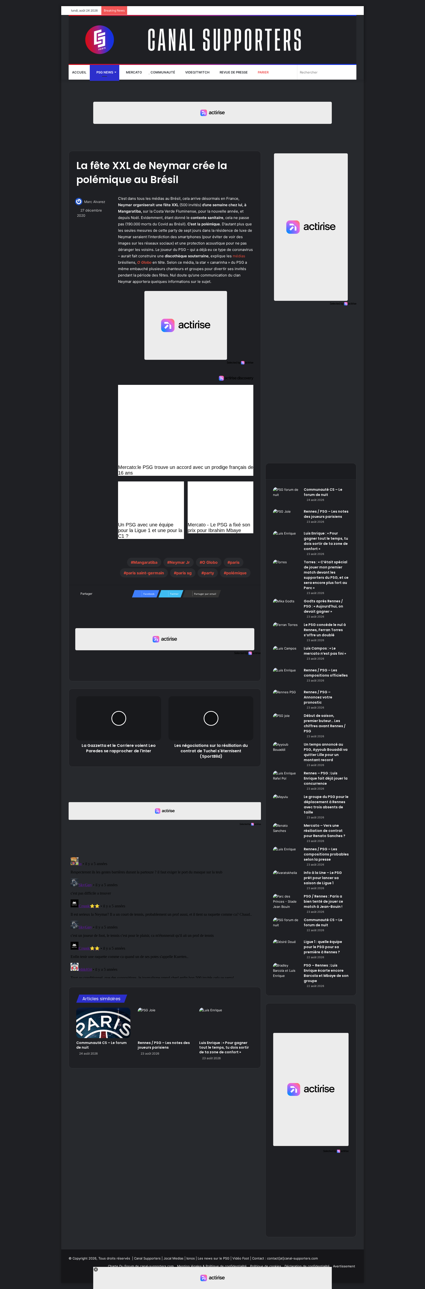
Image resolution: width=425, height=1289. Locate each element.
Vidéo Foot (240, 1258)
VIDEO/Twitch (197, 72)
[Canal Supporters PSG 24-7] (212, 40)
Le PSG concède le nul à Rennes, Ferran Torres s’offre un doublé (325, 629)
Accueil (79, 72)
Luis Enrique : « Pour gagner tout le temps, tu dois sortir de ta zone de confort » (224, 1047)
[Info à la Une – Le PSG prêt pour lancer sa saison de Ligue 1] (286, 879)
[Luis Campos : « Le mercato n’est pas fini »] (286, 655)
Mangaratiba (145, 562)
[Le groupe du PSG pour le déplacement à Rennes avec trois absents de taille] (286, 803)
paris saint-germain (145, 572)
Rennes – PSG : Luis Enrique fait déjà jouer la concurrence (326, 778)
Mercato (133, 72)
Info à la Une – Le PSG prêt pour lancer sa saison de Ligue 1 (323, 877)
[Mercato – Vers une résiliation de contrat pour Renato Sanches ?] (286, 832)
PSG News (104, 72)
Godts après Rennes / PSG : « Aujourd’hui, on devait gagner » (323, 606)
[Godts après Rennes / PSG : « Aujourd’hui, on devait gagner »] (286, 608)
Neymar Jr (180, 562)
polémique (236, 572)
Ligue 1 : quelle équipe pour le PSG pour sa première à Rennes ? (323, 947)
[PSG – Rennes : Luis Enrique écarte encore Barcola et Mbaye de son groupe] (286, 972)
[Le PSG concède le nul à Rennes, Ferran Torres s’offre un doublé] (286, 631)
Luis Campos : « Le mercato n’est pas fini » (325, 651)
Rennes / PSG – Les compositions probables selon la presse (326, 854)
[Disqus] (165, 916)
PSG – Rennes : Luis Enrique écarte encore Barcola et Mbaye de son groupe (326, 973)
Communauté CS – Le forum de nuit (101, 1045)
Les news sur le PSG (213, 1258)
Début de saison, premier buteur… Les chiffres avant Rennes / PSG (325, 723)
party (209, 572)
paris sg (184, 572)
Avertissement (344, 1266)
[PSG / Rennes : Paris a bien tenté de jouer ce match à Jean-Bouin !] (286, 903)
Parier (263, 72)
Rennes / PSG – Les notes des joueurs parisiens (164, 1045)
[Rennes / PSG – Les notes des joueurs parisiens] (165, 1023)
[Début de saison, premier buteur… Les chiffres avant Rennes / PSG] (286, 722)
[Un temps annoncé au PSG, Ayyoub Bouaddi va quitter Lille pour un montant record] (286, 751)
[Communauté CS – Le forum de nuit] (103, 1023)
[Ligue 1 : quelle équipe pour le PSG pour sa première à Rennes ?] (286, 948)
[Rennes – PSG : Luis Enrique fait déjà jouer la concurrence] (286, 780)
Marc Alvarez (94, 202)
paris (235, 562)
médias (239, 256)
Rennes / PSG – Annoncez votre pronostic (318, 697)
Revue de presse (233, 72)
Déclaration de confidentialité (307, 1266)
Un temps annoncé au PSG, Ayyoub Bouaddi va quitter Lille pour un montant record (326, 752)
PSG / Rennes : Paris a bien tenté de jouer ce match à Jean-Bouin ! (323, 901)
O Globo (144, 262)
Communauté (162, 72)
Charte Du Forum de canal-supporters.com (141, 1266)
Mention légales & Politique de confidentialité (212, 1266)
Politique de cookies (265, 1266)
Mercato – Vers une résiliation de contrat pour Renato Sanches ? (324, 830)
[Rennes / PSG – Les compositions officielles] (286, 677)
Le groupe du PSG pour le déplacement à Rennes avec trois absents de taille (326, 804)
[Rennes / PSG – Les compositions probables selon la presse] (286, 856)
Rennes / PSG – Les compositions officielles (326, 673)
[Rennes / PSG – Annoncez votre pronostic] (286, 699)
